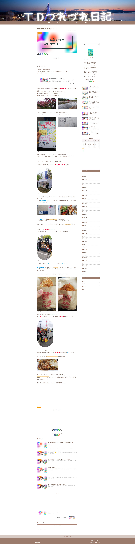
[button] (47, 54)
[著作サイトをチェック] (55, 435)
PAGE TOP (68, 536)
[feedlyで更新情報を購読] (57, 435)
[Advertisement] (57, 61)
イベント (39, 407)
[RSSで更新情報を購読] (59, 435)
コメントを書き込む (57, 525)
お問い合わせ (97, 540)
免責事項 (92, 540)
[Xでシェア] (38, 54)
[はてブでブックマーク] (42, 54)
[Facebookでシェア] (40, 54)
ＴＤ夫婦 (91, 57)
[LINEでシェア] (45, 54)
